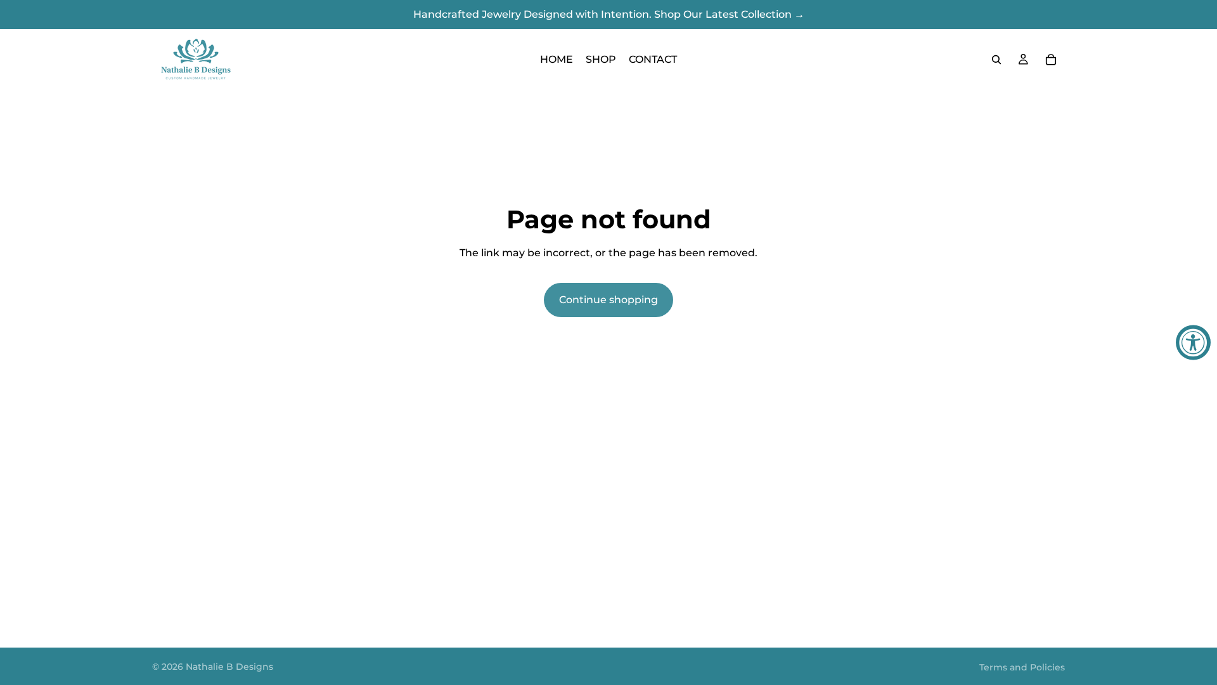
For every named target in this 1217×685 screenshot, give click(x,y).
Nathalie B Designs (229, 666)
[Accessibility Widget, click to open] (1193, 342)
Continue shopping (608, 300)
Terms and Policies (1022, 667)
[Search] (996, 60)
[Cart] (1051, 60)
